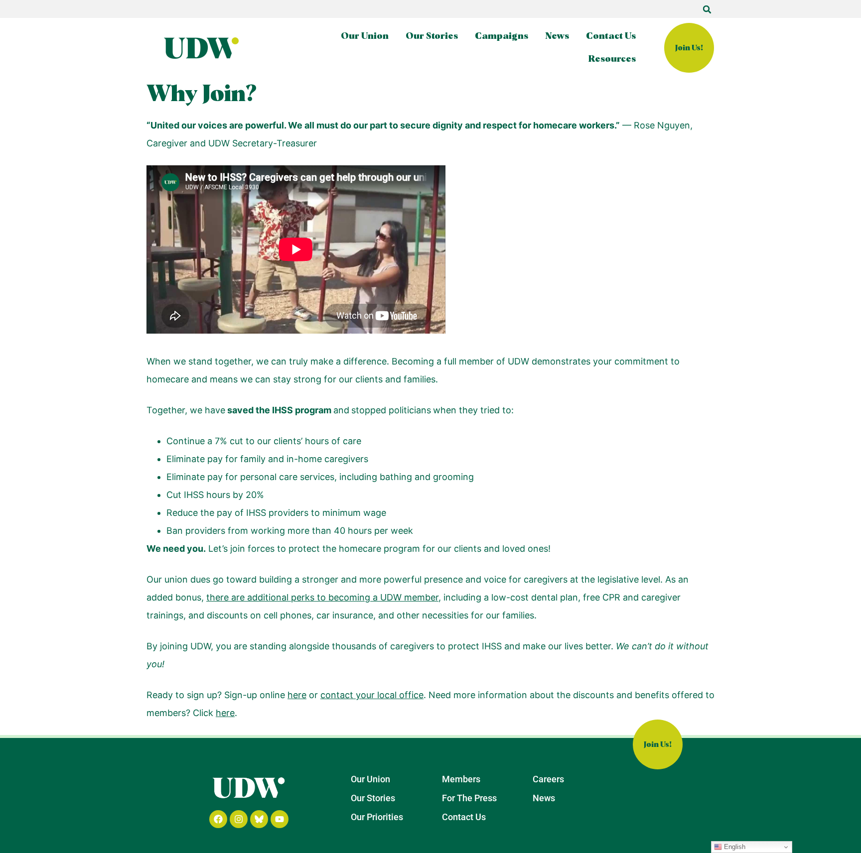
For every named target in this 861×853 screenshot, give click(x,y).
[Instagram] (239, 819)
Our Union (365, 36)
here (296, 695)
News (557, 36)
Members (461, 779)
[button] (707, 9)
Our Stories (432, 36)
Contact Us (611, 36)
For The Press (469, 798)
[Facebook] (218, 819)
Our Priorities (377, 817)
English (733, 847)
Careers (548, 779)
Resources (612, 59)
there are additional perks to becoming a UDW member (322, 597)
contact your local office (372, 695)
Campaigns (501, 36)
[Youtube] (279, 819)
